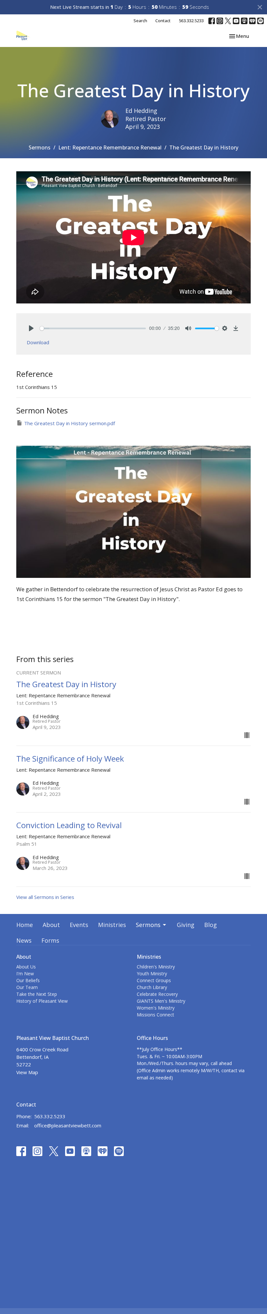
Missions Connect (155, 1015)
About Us (26, 967)
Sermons (39, 147)
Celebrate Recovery (157, 994)
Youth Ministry (152, 973)
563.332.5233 (191, 20)
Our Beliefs (28, 980)
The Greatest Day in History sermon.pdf (69, 423)
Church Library (152, 987)
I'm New (25, 973)
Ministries (112, 925)
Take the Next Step (36, 994)
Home (24, 925)
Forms (50, 940)
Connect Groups (154, 980)
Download (38, 342)
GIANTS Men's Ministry (161, 1001)
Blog (210, 925)
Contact (163, 20)
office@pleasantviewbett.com (67, 1125)
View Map (27, 1072)
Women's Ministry (156, 1008)
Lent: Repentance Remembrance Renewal (110, 147)
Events (79, 925)
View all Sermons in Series (45, 897)
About (51, 925)
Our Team (27, 987)
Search (140, 20)
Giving (185, 925)
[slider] (93, 328)
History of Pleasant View (42, 1001)
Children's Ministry (156, 967)
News (24, 940)
